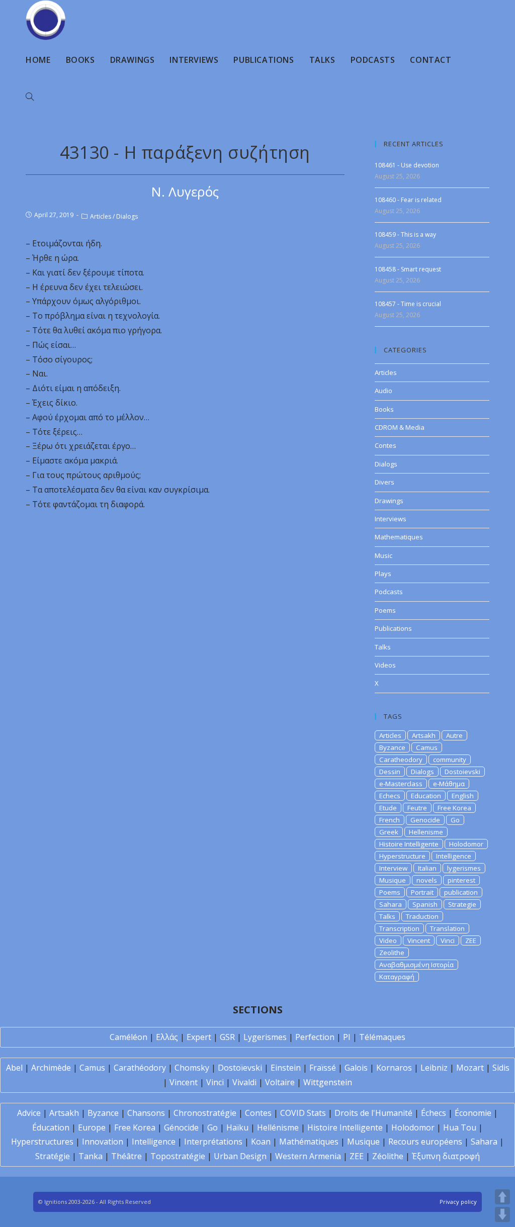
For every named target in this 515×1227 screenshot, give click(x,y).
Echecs (389, 795)
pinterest (461, 880)
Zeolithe (391, 952)
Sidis (500, 1067)
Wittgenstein (327, 1082)
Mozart (470, 1067)
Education (426, 795)
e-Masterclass (400, 783)
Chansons (146, 1112)
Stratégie (52, 1156)
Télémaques (382, 1037)
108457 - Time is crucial (408, 304)
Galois (356, 1067)
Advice (29, 1112)
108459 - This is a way (405, 234)
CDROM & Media (399, 427)
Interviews (390, 518)
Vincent (418, 940)
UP (502, 1196)
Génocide (181, 1127)
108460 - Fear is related (408, 200)
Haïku (237, 1127)
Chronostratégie (205, 1112)
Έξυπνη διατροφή (446, 1156)
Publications (393, 628)
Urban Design (240, 1156)
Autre (454, 735)
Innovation (102, 1141)
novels (426, 880)
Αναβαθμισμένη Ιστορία (416, 964)
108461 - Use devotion (407, 165)
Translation (447, 928)
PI (347, 1037)
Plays (383, 573)
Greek (388, 831)
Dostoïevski (240, 1067)
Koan (261, 1141)
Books (384, 409)
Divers (384, 482)
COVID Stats (303, 1112)
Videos (385, 665)
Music (383, 555)
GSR (227, 1037)
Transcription (399, 928)
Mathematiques (399, 536)
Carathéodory (140, 1067)
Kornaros (394, 1067)
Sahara (390, 904)
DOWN (502, 1214)
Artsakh (424, 735)
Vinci (448, 940)
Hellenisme (426, 831)
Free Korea (454, 807)
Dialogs (127, 216)
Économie (473, 1112)
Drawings (389, 500)
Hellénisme (278, 1127)
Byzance (392, 747)
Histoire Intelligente (409, 843)
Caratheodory (400, 759)
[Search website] (29, 97)
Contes (385, 445)
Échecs (433, 1112)
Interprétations (213, 1141)
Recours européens (425, 1141)
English (463, 795)
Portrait (422, 892)
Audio (383, 390)
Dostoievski (462, 771)
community (449, 759)
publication (461, 892)
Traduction (422, 916)
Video (388, 940)
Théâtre (126, 1156)
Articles (100, 216)
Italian (427, 868)
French (389, 819)
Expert (199, 1037)
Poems (385, 610)
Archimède (51, 1067)
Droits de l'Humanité (373, 1112)
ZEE (470, 940)
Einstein (286, 1067)
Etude (388, 807)
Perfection (314, 1037)
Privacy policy (458, 1201)
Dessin (389, 771)
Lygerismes (265, 1037)
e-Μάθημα (449, 783)
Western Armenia (308, 1156)
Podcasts (389, 591)
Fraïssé (322, 1067)
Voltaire (280, 1082)
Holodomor (466, 843)
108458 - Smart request (408, 269)
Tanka (90, 1156)
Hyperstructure (402, 856)
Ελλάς (167, 1037)
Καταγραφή (396, 976)
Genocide (425, 819)
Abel (14, 1067)
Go (455, 819)
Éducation (50, 1127)
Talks (383, 646)
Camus (427, 747)
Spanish (425, 904)
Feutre (417, 807)
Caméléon (128, 1037)
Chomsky (192, 1067)
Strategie (462, 904)
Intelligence (453, 856)
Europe (92, 1127)
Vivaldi (244, 1082)
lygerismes (464, 868)
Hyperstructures (42, 1141)
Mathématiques (308, 1141)
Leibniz (434, 1067)
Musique (392, 880)
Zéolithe (387, 1156)
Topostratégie (177, 1156)
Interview (393, 868)
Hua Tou (459, 1127)
